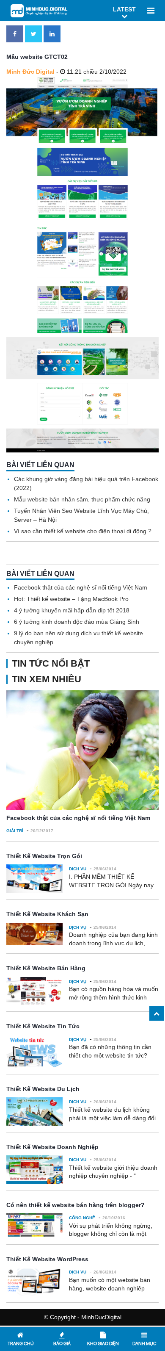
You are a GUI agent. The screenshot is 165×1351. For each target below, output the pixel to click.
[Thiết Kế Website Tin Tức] (34, 1051)
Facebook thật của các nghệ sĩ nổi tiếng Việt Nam (80, 587)
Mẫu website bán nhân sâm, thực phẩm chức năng (82, 499)
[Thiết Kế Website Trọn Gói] (34, 878)
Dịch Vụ (77, 869)
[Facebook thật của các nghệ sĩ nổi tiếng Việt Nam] (82, 750)
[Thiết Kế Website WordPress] (34, 1282)
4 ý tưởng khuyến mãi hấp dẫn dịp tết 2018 (71, 610)
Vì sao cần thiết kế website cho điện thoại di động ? (82, 531)
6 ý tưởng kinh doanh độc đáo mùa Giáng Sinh (76, 621)
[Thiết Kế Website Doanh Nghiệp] (34, 1169)
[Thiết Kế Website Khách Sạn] (34, 934)
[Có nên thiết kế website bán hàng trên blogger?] (34, 1225)
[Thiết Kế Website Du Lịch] (34, 1111)
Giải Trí (14, 830)
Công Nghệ (82, 1217)
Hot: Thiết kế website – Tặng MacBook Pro (71, 598)
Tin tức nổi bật (51, 663)
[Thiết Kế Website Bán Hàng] (34, 991)
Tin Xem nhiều (46, 679)
